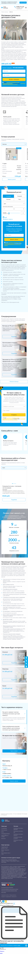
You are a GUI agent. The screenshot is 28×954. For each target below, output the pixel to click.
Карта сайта (3, 892)
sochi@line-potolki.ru (6, 773)
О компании (4, 828)
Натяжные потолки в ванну (18, 841)
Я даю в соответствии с (14, 83)
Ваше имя (6, 71)
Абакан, (8, 861)
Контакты (3, 838)
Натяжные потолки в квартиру (18, 829)
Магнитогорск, (4, 859)
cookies (19, 945)
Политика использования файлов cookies (9, 890)
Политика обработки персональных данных (9, 889)
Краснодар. (3, 862)
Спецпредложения (5, 833)
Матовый (8, 199)
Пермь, (18, 861)
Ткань (19, 199)
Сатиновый (8, 196)
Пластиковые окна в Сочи (5, 853)
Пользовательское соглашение (7, 887)
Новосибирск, (13, 861)
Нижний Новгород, (12, 859)
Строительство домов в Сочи (4, 847)
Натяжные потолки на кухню (18, 838)
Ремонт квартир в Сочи (5, 850)
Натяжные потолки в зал (18, 832)
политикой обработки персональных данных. (14, 84)
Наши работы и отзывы (4, 836)
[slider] (8, 213)
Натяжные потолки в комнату (18, 835)
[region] (14, 721)
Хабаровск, (3, 861)
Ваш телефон (7, 75)
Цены (2, 831)
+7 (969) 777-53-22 (6, 769)
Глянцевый (19, 196)
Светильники (4, 830)
